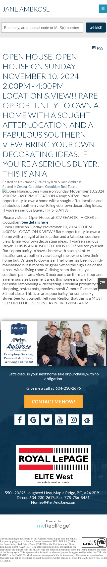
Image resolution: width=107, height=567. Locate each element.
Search (96, 27)
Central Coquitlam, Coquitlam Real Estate (47, 187)
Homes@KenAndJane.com (53, 502)
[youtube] (60, 419)
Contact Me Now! (53, 401)
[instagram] (73, 419)
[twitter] (46, 419)
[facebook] (19, 419)
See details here (35, 222)
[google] (33, 419)
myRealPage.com (53, 526)
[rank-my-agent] (87, 419)
